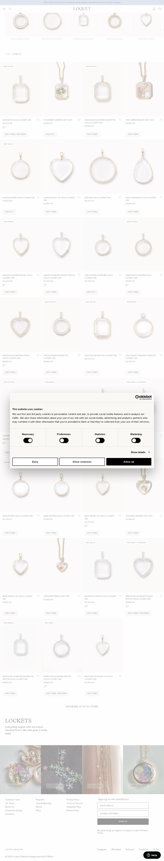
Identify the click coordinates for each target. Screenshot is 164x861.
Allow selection (82, 461)
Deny (35, 461)
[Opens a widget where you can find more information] (152, 855)
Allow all (128, 461)
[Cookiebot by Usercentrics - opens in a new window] (138, 397)
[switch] (64, 440)
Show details (138, 452)
